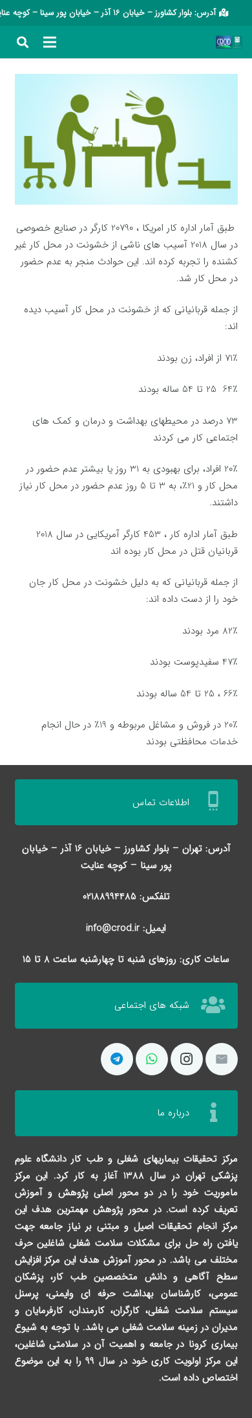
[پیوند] (237, 42)
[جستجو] (23, 42)
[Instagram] (187, 1059)
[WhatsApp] (152, 1059)
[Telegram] (117, 1059)
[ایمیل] (221, 1059)
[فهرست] (50, 42)
